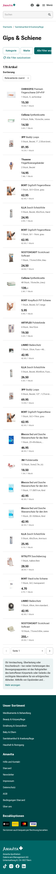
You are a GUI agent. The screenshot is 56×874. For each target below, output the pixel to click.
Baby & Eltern (9, 732)
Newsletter (8, 774)
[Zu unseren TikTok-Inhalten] (5, 866)
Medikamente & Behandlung (17, 713)
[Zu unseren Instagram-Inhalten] (11, 866)
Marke (26, 50)
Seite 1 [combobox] (16, 650)
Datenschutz (9, 787)
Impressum (8, 781)
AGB (5, 793)
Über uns (7, 806)
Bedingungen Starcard (14, 800)
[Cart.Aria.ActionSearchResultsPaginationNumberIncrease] (49, 650)
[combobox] (24, 14)
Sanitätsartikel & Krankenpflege (29, 27)
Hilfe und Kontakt (11, 762)
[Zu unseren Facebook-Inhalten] (18, 866)
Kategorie (11, 50)
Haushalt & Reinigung (13, 745)
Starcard (7, 768)
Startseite (7, 27)
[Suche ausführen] (49, 14)
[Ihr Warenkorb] (38, 5)
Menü (50, 5)
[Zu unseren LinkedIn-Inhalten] (24, 866)
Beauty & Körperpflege (14, 719)
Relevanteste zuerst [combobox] (15, 78)
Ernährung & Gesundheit (15, 725)
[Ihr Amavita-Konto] (31, 5)
